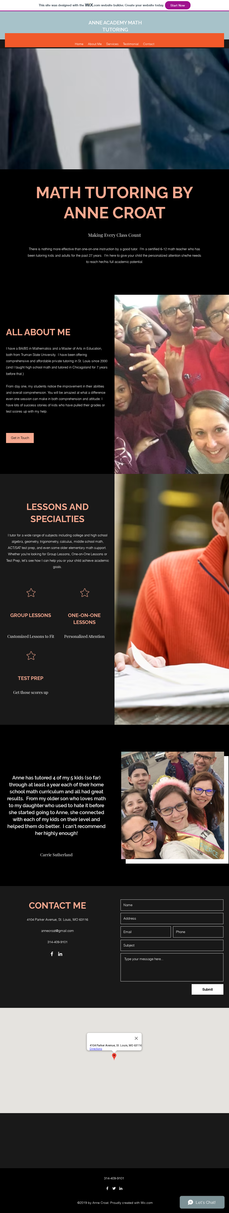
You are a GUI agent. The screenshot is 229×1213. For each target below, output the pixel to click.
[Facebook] (52, 954)
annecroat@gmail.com (57, 931)
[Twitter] (114, 1188)
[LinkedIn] (60, 954)
